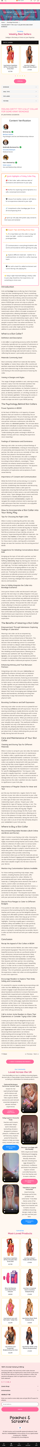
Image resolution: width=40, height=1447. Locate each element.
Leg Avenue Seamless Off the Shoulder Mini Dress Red (10, 67)
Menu (11, 1445)
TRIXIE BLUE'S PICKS (29, 1221)
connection (8, 822)
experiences (9, 1029)
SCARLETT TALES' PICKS (11, 1111)
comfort (18, 923)
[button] (15, 75)
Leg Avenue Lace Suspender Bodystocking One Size (10, 1348)
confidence (13, 709)
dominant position (19, 423)
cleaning (12, 771)
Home (3, 22)
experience (5, 886)
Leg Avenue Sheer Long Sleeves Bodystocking (29, 1347)
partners (17, 395)
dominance (15, 448)
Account (28, 1445)
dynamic (4, 656)
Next (35, 1054)
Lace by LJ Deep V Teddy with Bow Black (30, 66)
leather (7, 364)
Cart (36, 1445)
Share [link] (5, 1054)
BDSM (14, 987)
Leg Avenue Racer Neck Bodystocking (29, 1319)
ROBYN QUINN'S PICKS (10, 1147)
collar (7, 342)
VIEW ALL (20, 81)
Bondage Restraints (12, 22)
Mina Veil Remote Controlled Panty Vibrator (10, 1289)
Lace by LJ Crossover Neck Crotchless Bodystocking (29, 1289)
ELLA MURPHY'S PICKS (29, 1181)
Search (19, 1445)
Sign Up (20, 1409)
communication (20, 499)
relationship (11, 561)
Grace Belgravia (24, 1437)
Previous (29, 1054)
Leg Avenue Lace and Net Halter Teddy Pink (10, 1319)
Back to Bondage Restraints (20, 1061)
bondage (10, 291)
